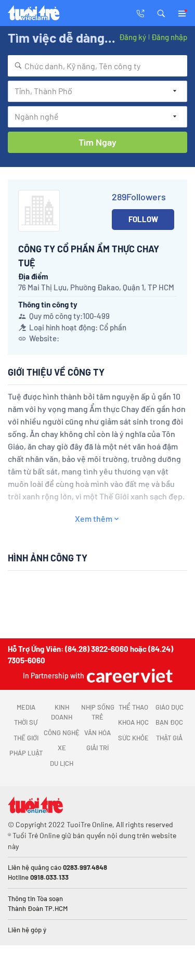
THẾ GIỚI (26, 738)
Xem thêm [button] (93, 518)
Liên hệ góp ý (27, 930)
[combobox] (97, 65)
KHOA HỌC (133, 722)
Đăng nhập (169, 37)
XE (62, 747)
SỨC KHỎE (133, 738)
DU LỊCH (61, 763)
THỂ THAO (133, 707)
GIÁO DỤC (169, 707)
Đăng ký (132, 37)
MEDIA (26, 707)
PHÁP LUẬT (26, 753)
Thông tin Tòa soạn (35, 898)
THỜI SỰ (25, 722)
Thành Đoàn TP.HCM (38, 908)
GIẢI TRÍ (97, 747)
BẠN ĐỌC (169, 722)
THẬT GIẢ (169, 738)
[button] (161, 12)
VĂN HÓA (97, 732)
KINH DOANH (61, 712)
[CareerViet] (128, 675)
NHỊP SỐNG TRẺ (97, 712)
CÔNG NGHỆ (62, 732)
